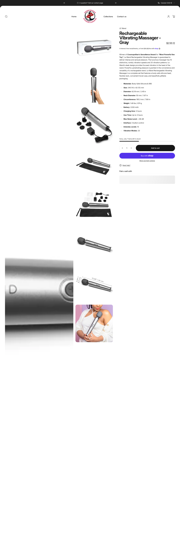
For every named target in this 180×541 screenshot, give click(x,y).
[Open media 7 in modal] (94, 244)
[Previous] (64, 3)
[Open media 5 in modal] (94, 165)
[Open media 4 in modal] (94, 125)
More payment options (147, 161)
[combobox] (166, 3)
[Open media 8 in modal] (94, 284)
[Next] (115, 3)
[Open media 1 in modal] (39, 283)
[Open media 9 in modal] (94, 323)
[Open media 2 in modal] (94, 46)
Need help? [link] (126, 165)
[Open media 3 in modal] (94, 85)
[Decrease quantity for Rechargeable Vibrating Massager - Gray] (121, 148)
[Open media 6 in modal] (94, 204)
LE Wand (122, 28)
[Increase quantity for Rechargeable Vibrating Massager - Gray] (131, 148)
